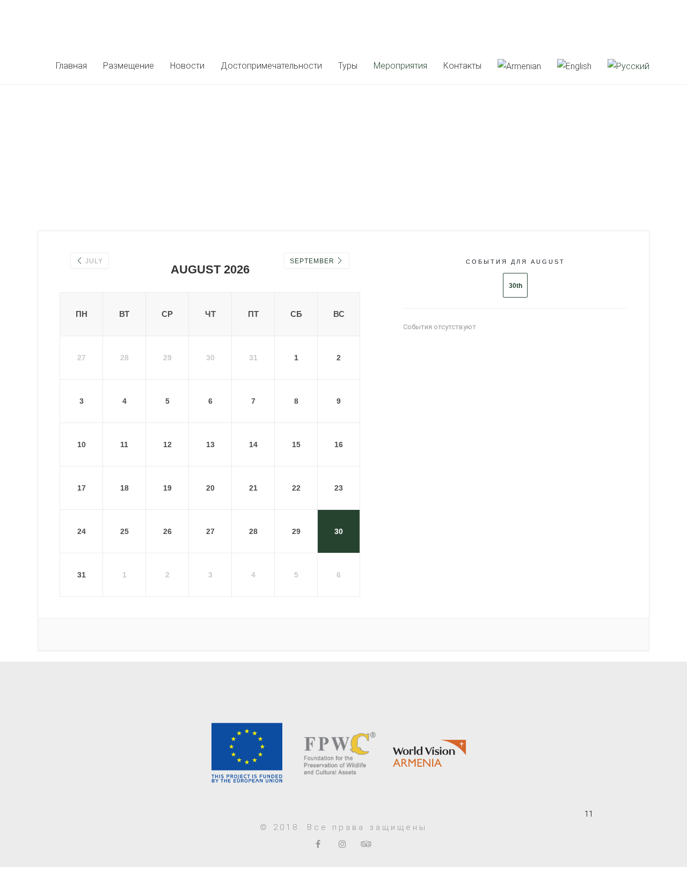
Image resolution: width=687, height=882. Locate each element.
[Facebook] (318, 844)
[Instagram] (342, 844)
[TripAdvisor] (366, 844)
